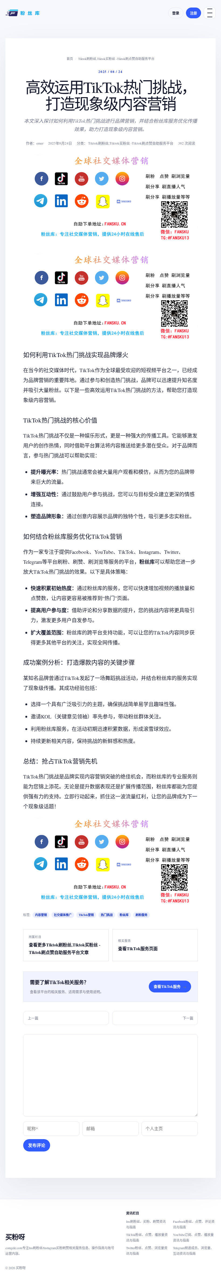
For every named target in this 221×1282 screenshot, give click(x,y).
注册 (193, 12)
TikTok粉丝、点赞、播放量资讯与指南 (147, 1237)
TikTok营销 (86, 915)
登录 (175, 12)
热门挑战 (107, 915)
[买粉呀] (23, 13)
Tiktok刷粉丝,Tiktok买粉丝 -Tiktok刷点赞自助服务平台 (116, 59)
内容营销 (41, 915)
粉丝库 (124, 915)
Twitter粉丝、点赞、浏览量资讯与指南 (146, 1251)
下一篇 (188, 1018)
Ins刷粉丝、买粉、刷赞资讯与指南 (146, 1224)
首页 (70, 59)
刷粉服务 (141, 915)
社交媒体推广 (63, 915)
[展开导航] (210, 13)
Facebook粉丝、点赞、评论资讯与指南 (194, 1224)
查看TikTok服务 (170, 986)
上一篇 (33, 1018)
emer (39, 143)
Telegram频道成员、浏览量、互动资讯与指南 (193, 1251)
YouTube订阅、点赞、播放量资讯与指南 (193, 1237)
